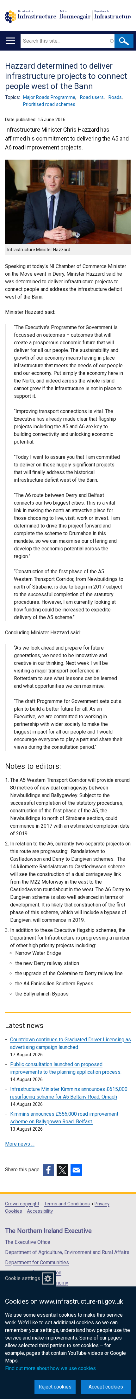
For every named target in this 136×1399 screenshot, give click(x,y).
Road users (92, 97)
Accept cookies (106, 1387)
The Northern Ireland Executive (48, 1231)
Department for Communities (37, 1262)
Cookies (13, 1211)
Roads (115, 97)
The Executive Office (27, 1242)
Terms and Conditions (67, 1204)
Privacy (102, 1204)
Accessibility (40, 1211)
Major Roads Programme (49, 97)
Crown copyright (22, 1204)
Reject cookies (55, 1387)
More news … (19, 1144)
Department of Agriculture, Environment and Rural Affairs (67, 1252)
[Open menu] (10, 41)
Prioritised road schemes (49, 104)
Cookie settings (22, 1278)
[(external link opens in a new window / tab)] (48, 1170)
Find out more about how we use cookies (50, 1368)
